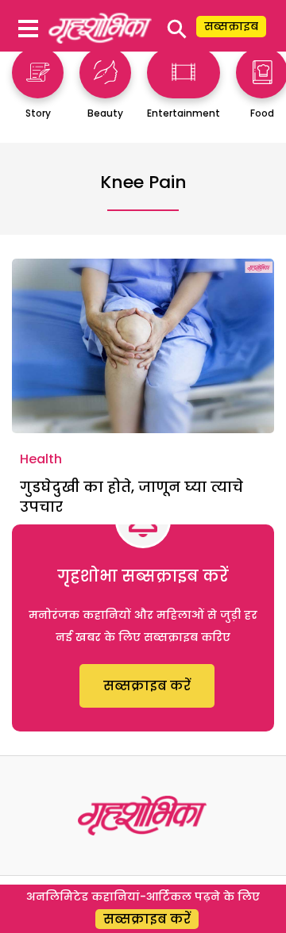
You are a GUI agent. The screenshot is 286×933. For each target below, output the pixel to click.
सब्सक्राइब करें (147, 686)
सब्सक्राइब (231, 26)
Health (41, 459)
